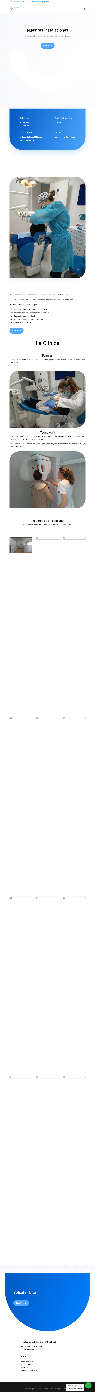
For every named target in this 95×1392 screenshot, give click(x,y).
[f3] (21, 718)
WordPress (65, 1388)
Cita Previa (21, 1303)
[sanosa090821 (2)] (74, 1078)
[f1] (47, 1078)
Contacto (47, 45)
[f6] (47, 539)
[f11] (21, 898)
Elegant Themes (41, 1388)
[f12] (47, 898)
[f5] (74, 539)
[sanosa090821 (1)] (74, 898)
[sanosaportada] (74, 718)
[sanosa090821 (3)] (21, 552)
